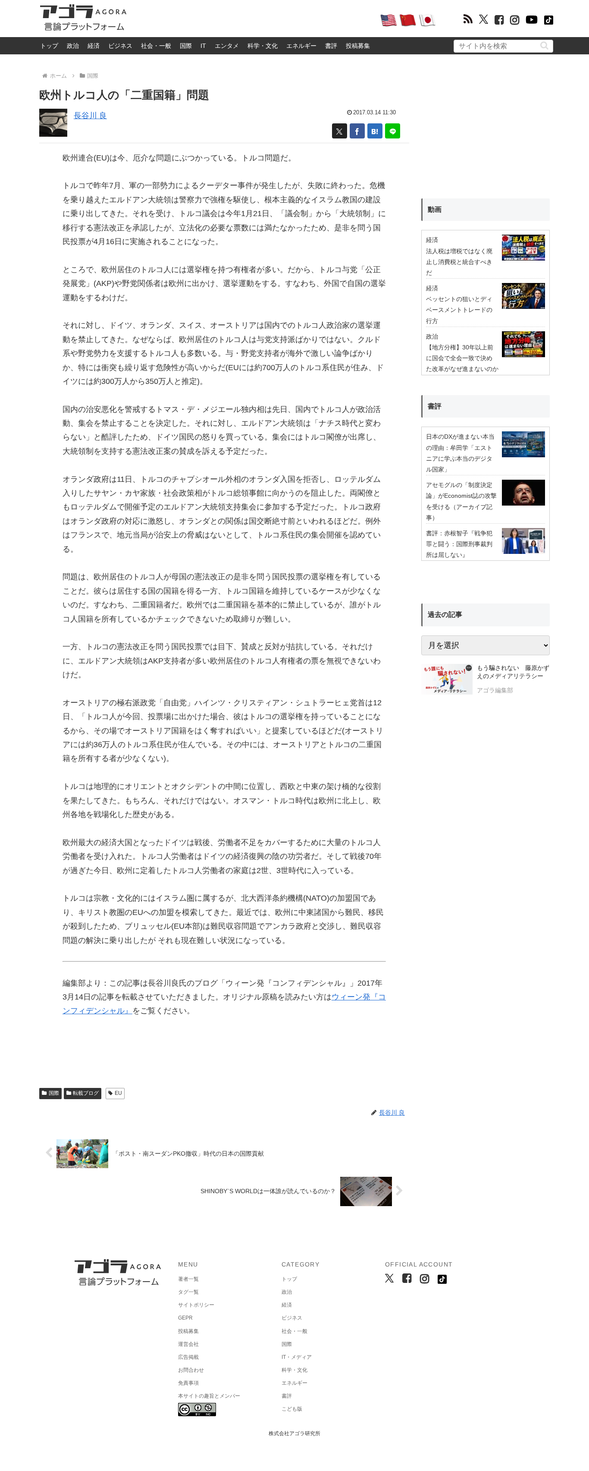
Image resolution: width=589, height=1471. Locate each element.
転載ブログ (86, 1093)
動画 (435, 209)
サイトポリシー (196, 1305)
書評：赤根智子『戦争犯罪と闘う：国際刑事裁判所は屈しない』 (459, 544)
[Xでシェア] (339, 130)
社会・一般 (156, 45)
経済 (94, 45)
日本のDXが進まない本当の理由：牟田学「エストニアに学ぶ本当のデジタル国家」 (460, 453)
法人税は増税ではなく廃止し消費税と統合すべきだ (459, 262)
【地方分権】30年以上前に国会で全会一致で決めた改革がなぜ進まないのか (462, 358)
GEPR (185, 1318)
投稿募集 (358, 45)
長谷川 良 (90, 115)
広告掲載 (188, 1357)
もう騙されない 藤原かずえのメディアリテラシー (513, 672)
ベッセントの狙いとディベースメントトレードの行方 (459, 309)
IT (203, 45)
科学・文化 (263, 45)
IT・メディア (297, 1357)
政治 (73, 45)
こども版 (292, 1409)
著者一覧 (188, 1279)
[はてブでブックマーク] (374, 130)
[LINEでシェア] (392, 130)
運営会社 (188, 1344)
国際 (186, 45)
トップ (49, 45)
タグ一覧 (188, 1292)
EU (118, 1093)
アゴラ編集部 (495, 690)
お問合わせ (191, 1370)
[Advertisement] (253, 20)
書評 (331, 45)
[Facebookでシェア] (357, 130)
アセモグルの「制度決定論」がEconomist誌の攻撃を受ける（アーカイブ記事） (461, 501)
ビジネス (120, 45)
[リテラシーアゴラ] (447, 680)
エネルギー (301, 45)
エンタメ (227, 45)
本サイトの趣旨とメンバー (209, 1396)
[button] (544, 45)
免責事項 (188, 1383)
